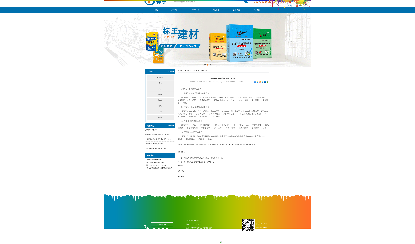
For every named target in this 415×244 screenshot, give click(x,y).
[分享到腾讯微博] (262, 82)
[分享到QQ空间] (258, 82)
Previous (7, 40)
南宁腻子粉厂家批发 (247, 238)
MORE (171, 71)
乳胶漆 (160, 94)
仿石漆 (160, 112)
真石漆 (160, 100)
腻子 (160, 89)
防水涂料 (160, 77)
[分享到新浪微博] (260, 82)
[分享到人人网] (265, 82)
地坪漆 (160, 117)
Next (408, 40)
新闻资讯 (196, 70)
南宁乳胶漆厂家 (259, 238)
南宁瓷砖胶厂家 (234, 238)
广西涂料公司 (211, 238)
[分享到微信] (267, 82)
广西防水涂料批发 (223, 238)
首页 (189, 70)
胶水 (160, 83)
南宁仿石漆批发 (202, 242)
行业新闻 (204, 70)
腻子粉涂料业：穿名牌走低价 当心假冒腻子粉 (199, 162)
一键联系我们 (161, 224)
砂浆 (160, 106)
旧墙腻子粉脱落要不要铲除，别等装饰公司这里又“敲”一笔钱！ (205, 158)
